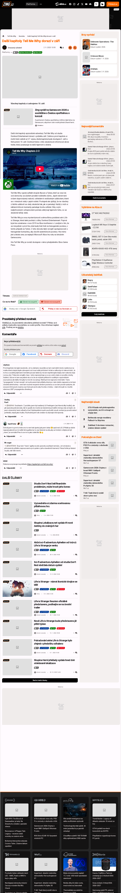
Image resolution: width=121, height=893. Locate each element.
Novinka (22, 36)
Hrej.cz (86, 450)
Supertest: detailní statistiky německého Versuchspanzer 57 (93, 458)
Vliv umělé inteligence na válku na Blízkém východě (73, 820)
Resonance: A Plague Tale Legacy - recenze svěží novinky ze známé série (15, 833)
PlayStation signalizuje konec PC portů (104, 837)
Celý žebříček (99, 314)
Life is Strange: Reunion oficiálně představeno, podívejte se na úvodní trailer (52, 604)
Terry (38, 515)
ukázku (21, 327)
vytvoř (63, 345)
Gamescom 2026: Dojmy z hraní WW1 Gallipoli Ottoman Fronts (94, 470)
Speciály (6, 582)
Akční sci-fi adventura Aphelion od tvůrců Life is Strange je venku (55, 544)
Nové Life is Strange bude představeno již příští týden (55, 622)
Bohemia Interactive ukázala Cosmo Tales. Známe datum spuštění (16, 843)
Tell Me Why (11, 36)
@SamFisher (11, 446)
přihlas (39, 345)
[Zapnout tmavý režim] (102, 4)
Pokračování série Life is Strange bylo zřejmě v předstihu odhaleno (53, 642)
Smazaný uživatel (15, 48)
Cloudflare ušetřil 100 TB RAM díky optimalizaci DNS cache (75, 837)
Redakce (40, 125)
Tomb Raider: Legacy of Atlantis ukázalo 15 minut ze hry (104, 821)
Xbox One (38, 52)
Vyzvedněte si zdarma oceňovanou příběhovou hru (52, 505)
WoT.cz (86, 463)
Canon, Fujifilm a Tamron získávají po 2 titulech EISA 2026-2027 (103, 875)
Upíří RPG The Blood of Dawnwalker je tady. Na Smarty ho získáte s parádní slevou (16, 822)
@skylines (10, 405)
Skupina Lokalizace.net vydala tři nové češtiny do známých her (53, 524)
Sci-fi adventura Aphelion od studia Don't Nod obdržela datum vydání (55, 564)
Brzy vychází (88, 34)
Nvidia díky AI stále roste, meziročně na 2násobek (73, 884)
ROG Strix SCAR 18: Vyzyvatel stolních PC (45, 837)
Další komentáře (99, 198)
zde (3, 327)
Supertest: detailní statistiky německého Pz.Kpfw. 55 (93, 483)
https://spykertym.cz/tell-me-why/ (40, 464)
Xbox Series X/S (26, 52)
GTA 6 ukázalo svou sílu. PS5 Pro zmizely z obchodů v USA (95, 445)
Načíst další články (40, 680)
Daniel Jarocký (41, 496)
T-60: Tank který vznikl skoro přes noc (93, 494)
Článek (7, 110)
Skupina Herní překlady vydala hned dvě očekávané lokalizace (54, 662)
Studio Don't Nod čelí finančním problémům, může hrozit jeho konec (52, 485)
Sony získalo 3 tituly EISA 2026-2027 (102, 884)
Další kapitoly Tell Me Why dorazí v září (41, 36)
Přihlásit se (112, 4)
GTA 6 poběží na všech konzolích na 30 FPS (101, 830)
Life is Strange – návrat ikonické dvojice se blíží (55, 583)
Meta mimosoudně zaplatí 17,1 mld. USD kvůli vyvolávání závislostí (75, 875)
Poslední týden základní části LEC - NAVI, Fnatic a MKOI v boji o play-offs (16, 875)
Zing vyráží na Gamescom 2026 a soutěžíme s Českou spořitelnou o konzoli (52, 113)
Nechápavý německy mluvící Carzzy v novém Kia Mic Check (16, 885)
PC (16, 52)
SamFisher (12, 424)
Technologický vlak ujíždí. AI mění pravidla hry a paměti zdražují (74, 828)
